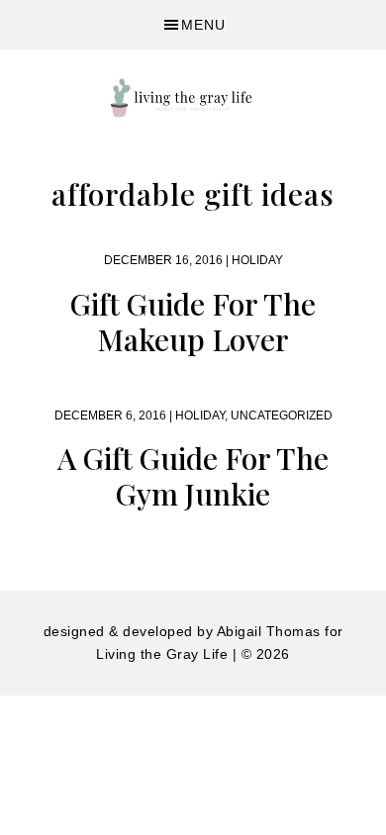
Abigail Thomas (269, 631)
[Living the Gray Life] (193, 98)
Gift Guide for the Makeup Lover (193, 321)
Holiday (257, 260)
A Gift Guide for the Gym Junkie (193, 475)
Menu (203, 25)
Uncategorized (282, 415)
